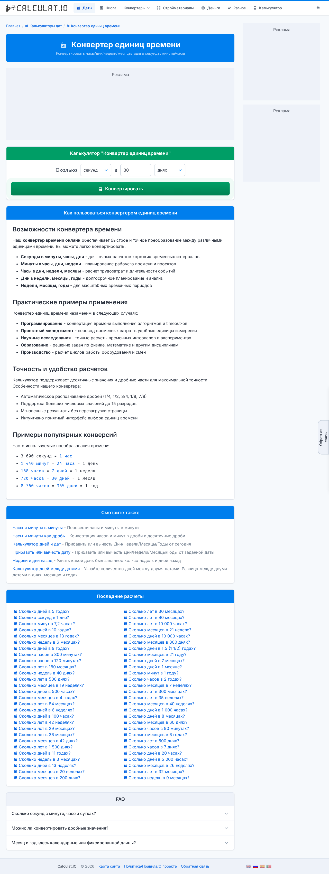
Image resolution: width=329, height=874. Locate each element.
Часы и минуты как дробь (39, 535)
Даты (87, 8)
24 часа (66, 463)
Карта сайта (109, 866)
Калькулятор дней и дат (37, 544)
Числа (111, 8)
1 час (65, 456)
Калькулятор (270, 8)
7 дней (59, 471)
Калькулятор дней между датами (46, 568)
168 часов (32, 471)
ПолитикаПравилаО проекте (150, 866)
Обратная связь (323, 437)
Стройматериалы (178, 8)
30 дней (61, 478)
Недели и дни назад (32, 560)
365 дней (67, 485)
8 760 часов (35, 485)
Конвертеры (134, 8)
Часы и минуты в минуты (38, 527)
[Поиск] (318, 8)
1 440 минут (35, 463)
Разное (239, 8)
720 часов (32, 478)
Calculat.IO (67, 866)
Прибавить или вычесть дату (41, 552)
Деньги (213, 8)
